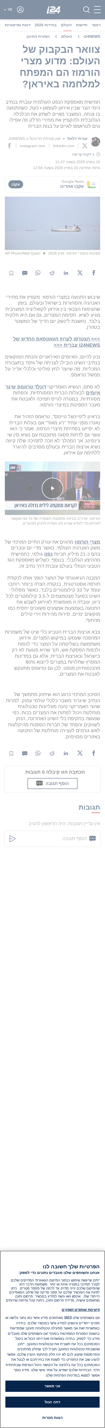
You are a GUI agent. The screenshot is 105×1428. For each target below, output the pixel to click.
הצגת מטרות (52, 1418)
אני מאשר (52, 1386)
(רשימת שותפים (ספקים (81, 1310)
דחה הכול (52, 1402)
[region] (52, 1339)
